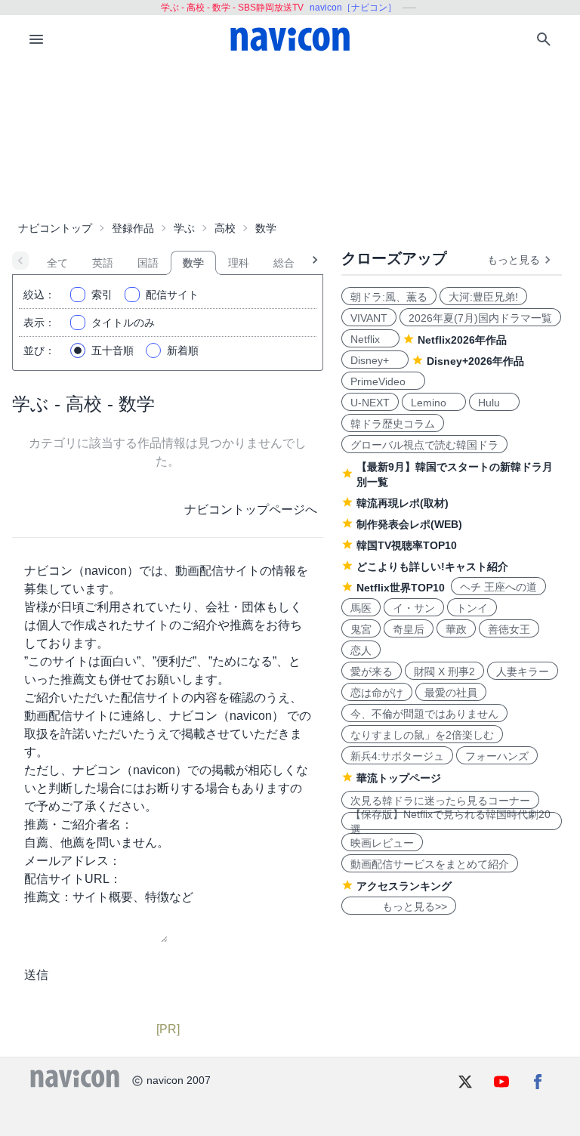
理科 (238, 263)
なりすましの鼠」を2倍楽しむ (422, 735)
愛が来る (371, 671)
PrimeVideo (383, 381)
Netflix (370, 339)
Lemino (434, 403)
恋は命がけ (376, 693)
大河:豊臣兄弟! (483, 297)
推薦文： (48, 897)
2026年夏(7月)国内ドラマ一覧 (480, 318)
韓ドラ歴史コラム (392, 424)
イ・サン (414, 608)
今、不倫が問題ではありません (424, 714)
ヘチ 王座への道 (498, 587)
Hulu (494, 403)
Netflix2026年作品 (462, 340)
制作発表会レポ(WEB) (409, 524)
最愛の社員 (450, 693)
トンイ (472, 608)
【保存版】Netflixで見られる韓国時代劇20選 (450, 821)
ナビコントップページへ (250, 509)
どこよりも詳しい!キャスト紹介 (432, 566)
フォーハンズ (497, 756)
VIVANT (368, 318)
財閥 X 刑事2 (444, 671)
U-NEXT (370, 403)
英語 (102, 263)
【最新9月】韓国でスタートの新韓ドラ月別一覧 (454, 474)
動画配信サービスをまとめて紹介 (429, 864)
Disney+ (375, 360)
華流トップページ (398, 778)
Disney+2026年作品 (475, 361)
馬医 (361, 608)
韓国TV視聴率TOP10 (406, 545)
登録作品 (133, 228)
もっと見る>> (398, 906)
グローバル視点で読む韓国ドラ (424, 445)
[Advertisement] (290, 139)
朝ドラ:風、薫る (388, 297)
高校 (225, 228)
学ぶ (184, 228)
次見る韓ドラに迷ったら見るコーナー (440, 801)
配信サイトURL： (73, 878)
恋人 (361, 650)
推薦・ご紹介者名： (78, 824)
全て (57, 263)
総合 (284, 263)
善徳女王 (509, 629)
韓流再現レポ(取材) (402, 503)
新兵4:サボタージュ (397, 756)
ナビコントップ (55, 228)
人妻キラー (522, 671)
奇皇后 (408, 629)
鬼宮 (361, 629)
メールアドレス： (72, 860)
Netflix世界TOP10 (400, 588)
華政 (456, 629)
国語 (148, 263)
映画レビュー (382, 843)
